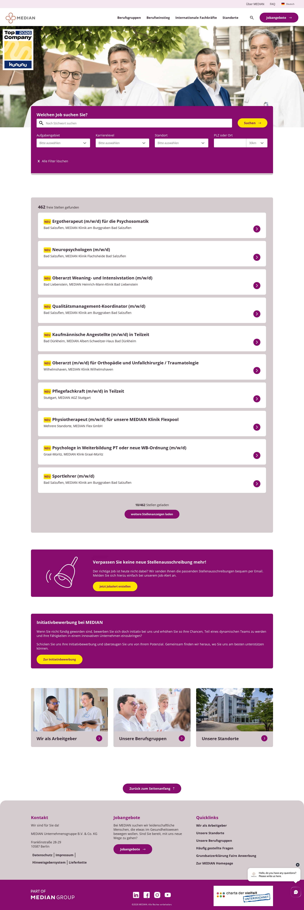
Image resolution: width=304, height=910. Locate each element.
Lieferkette (78, 862)
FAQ (272, 4)
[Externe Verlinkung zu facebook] (147, 895)
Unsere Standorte (210, 833)
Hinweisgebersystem (49, 862)
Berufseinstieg (158, 17)
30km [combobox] (252, 143)
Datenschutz (42, 855)
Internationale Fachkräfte (196, 17)
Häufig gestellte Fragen (214, 848)
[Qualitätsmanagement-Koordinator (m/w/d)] (256, 313)
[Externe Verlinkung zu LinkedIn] (136, 895)
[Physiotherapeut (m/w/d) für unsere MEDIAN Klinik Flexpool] (256, 427)
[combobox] (63, 143)
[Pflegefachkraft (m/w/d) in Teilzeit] (256, 398)
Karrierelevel (105, 135)
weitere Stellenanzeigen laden (152, 514)
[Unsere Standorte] (264, 738)
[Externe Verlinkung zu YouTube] (168, 895)
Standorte (230, 17)
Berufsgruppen (129, 17)
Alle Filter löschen (55, 161)
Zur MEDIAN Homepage (214, 863)
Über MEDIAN (255, 4)
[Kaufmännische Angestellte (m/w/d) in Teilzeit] (256, 342)
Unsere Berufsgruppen (214, 840)
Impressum (65, 855)
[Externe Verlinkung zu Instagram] (157, 895)
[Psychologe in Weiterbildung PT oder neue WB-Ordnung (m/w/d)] (256, 455)
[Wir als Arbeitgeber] (99, 738)
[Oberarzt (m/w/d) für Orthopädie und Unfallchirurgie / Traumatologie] (256, 370)
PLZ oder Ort (223, 135)
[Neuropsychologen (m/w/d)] (256, 257)
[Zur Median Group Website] (52, 894)
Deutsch (290, 3)
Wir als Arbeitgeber (211, 825)
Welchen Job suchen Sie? (62, 114)
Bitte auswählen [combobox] (168, 143)
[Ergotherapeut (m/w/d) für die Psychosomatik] (256, 228)
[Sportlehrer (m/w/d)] (256, 483)
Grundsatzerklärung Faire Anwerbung (226, 856)
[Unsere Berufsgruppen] (182, 738)
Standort (161, 135)
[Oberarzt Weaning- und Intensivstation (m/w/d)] (256, 285)
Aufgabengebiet (48, 135)
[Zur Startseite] (20, 18)
